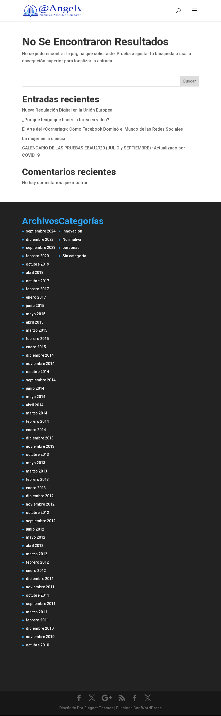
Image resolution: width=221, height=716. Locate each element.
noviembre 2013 (40, 446)
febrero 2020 (37, 256)
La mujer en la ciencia (43, 138)
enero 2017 (36, 297)
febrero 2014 (37, 421)
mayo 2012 (35, 537)
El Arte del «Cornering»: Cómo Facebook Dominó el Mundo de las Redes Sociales (102, 129)
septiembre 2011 (41, 604)
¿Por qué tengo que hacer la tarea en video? (65, 119)
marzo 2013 (36, 471)
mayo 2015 (35, 314)
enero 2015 (36, 347)
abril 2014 (34, 405)
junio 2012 (35, 529)
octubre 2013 (37, 454)
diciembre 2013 (40, 438)
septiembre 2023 (41, 247)
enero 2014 (36, 430)
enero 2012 (36, 570)
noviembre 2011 (40, 587)
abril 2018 (34, 272)
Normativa (72, 239)
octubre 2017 (37, 281)
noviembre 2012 (40, 504)
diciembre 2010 (40, 628)
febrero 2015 (37, 338)
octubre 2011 (37, 595)
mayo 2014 (35, 397)
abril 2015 (34, 322)
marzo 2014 (36, 413)
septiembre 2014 (41, 380)
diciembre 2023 (40, 239)
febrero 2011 (37, 620)
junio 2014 (35, 388)
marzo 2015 (36, 330)
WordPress (151, 708)
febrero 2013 (37, 479)
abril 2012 (34, 545)
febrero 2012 (37, 562)
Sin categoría (74, 256)
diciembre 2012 (40, 496)
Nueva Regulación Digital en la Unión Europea (67, 110)
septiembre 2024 (41, 231)
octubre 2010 (37, 645)
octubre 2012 (37, 512)
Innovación (72, 231)
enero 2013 (36, 488)
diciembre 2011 (40, 579)
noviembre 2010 (40, 637)
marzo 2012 (36, 554)
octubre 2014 (37, 372)
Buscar (189, 81)
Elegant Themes (98, 708)
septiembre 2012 (41, 521)
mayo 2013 (35, 463)
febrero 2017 (37, 289)
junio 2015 (35, 305)
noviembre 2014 (40, 363)
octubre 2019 (37, 264)
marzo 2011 (36, 612)
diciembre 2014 (40, 355)
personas (71, 247)
